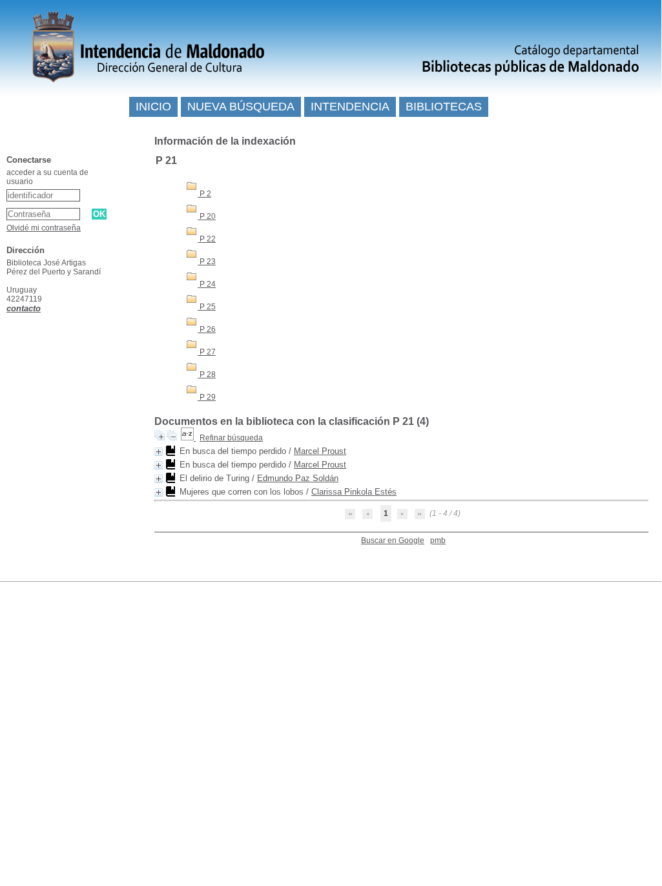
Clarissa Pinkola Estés (354, 492)
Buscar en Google (392, 540)
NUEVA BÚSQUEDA (241, 106)
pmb (438, 540)
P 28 (207, 374)
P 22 (207, 238)
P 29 (207, 397)
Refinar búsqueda (231, 437)
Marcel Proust (320, 451)
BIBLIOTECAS (444, 106)
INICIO (153, 106)
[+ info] (158, 452)
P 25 (207, 306)
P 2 (204, 193)
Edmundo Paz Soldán (297, 478)
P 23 (207, 261)
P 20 (207, 216)
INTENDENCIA (350, 106)
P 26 (207, 329)
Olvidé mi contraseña (43, 227)
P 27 (207, 351)
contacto (23, 308)
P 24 (207, 284)
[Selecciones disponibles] (188, 437)
